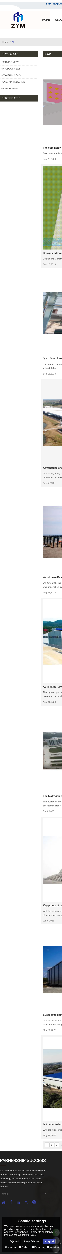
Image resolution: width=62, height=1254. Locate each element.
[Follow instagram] (34, 1202)
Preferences (39, 1247)
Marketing (54, 1247)
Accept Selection (31, 1241)
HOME (46, 19)
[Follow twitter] (26, 1202)
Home (5, 42)
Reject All (14, 1241)
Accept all (49, 1241)
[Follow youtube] (4, 1202)
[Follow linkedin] (18, 1202)
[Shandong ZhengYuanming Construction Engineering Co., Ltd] (17, 20)
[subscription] (45, 1194)
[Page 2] (47, 1144)
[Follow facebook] (11, 1202)
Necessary (12, 1247)
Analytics (26, 1247)
